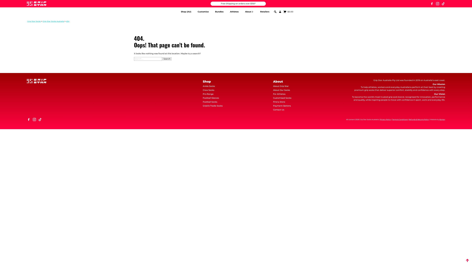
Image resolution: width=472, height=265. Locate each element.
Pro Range (208, 94)
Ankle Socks (209, 86)
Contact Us (278, 110)
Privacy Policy (385, 119)
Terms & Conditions (400, 119)
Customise (203, 12)
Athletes (234, 12)
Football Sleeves (211, 98)
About (248, 12)
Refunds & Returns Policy (419, 119)
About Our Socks (281, 90)
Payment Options (282, 106)
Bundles (219, 12)
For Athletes (279, 94)
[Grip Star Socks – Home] (36, 3)
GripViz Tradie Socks (213, 106)
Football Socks (210, 102)
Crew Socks (208, 90)
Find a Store (279, 102)
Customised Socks (282, 98)
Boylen (442, 119)
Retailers (264, 12)
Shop (207, 81)
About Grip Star (281, 86)
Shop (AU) (186, 12)
